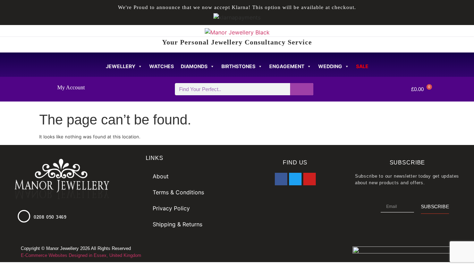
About (161, 176)
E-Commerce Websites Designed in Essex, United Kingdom (81, 255)
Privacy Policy (171, 208)
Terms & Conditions (178, 192)
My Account (71, 87)
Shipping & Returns (177, 224)
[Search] (301, 89)
